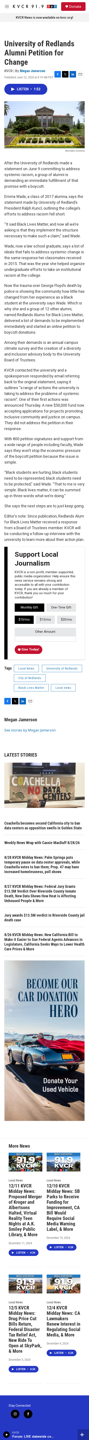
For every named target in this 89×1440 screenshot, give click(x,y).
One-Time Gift (61, 607)
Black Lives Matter (31, 687)
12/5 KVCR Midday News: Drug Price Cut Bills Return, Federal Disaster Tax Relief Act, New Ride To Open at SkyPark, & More (25, 1329)
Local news (63, 687)
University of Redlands (62, 668)
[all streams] (83, 1434)
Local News (26, 668)
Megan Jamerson (32, 71)
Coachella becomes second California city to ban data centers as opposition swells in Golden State (43, 825)
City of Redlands (29, 678)
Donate (75, 6)
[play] (6, 1434)
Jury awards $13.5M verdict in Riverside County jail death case (44, 917)
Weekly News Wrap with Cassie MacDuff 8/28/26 (42, 842)
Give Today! (30, 649)
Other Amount (45, 632)
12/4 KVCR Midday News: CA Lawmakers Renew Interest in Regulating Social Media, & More (63, 1321)
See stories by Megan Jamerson (30, 730)
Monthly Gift (29, 607)
